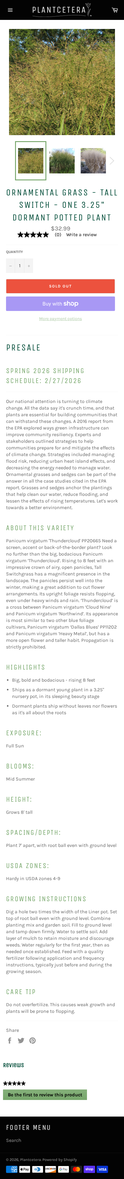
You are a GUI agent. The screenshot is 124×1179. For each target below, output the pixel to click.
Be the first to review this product (47, 1096)
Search (13, 1140)
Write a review (81, 234)
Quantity (14, 252)
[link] (41, 235)
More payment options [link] (60, 318)
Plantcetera (30, 1159)
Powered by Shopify (59, 1159)
